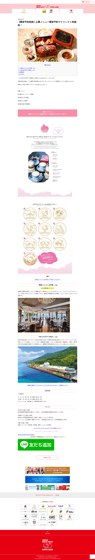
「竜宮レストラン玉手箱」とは (27, 68)
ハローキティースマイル (23, 11)
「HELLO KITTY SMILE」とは (27, 70)
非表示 (48, 65)
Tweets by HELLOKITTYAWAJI (26, 434)
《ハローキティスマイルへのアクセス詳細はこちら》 (47, 428)
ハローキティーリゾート (47, 6)
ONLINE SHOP (71, 11)
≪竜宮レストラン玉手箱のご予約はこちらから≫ (47, 279)
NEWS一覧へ (47, 457)
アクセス (21, 74)
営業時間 (21, 72)
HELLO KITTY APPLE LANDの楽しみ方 (44, 495)
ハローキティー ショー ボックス (47, 11)
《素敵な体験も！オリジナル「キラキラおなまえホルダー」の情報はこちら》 (47, 385)
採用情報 (57, 495)
